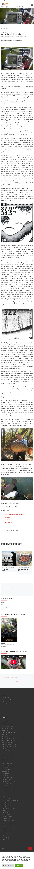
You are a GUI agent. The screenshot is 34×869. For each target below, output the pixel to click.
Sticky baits (6, 831)
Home (2, 602)
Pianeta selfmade (8, 820)
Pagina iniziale (4, 27)
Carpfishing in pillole (14, 27)
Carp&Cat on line (8, 736)
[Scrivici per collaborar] (11, 1)
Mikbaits (5, 802)
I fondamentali (7, 777)
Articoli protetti (8, 728)
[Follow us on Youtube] (9, 1)
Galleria (4, 708)
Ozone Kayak (6, 814)
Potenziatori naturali (9, 823)
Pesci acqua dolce (8, 816)
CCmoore (5, 748)
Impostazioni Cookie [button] (8, 865)
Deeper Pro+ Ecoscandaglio (11, 757)
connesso (12, 591)
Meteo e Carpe (7, 798)
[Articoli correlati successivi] (31, 547)
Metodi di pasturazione (10, 800)
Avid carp (5, 730)
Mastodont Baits (7, 794)
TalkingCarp (6, 833)
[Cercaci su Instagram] (14, 1)
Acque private (6, 720)
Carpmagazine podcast (9, 746)
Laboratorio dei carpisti (10, 790)
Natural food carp (8, 808)
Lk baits (4, 792)
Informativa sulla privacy (7, 701)
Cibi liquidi (6, 750)
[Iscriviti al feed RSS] (2, 1)
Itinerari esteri (7, 786)
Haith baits (5, 773)
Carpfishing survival (9, 744)
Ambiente (5, 722)
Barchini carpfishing (9, 732)
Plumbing (7, 517)
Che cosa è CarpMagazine (8, 699)
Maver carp (6, 796)
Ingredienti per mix (8, 781)
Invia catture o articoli (7, 705)
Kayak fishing (6, 788)
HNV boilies (6, 775)
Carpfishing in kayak (9, 740)
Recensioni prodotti (9, 827)
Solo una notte (9, 522)
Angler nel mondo (8, 724)
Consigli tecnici (23, 27)
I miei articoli (6, 779)
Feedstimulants (7, 765)
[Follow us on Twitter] (6, 1)
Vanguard (5, 839)
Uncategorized (7, 837)
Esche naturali (7, 761)
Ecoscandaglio (9, 520)
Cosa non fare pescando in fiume (14, 514)
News (4, 810)
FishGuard (5, 767)
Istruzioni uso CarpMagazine (8, 703)
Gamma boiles (6, 771)
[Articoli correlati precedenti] (27, 547)
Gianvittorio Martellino (7, 36)
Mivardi (4, 806)
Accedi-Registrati (5, 607)
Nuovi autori (6, 812)
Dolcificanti (6, 759)
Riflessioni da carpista (9, 829)
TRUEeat (5, 835)
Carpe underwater (8, 738)
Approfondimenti (8, 726)
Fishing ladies (7, 769)
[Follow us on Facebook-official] (4, 1)
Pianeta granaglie (8, 818)
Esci (2, 609)
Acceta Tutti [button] (19, 865)
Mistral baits (6, 804)
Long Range (5, 569)
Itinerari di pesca (8, 783)
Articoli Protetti (4, 604)
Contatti (4, 710)
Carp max (5, 734)
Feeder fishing (7, 763)
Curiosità (5, 755)
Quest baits (6, 825)
